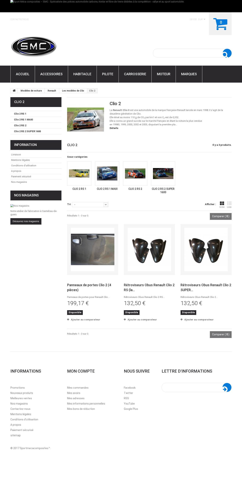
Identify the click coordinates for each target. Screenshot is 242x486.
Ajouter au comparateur (85, 319)
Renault (181, 110)
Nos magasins (19, 182)
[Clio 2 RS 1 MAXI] (107, 173)
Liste (229, 207)
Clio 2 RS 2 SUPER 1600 (27, 131)
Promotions (17, 387)
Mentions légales (20, 160)
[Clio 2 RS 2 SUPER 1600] (163, 173)
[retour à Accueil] (14, 90)
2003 (144, 124)
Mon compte (81, 371)
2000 (129, 124)
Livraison (16, 154)
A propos (16, 171)
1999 (123, 124)
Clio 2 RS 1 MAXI (107, 188)
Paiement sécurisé (21, 176)
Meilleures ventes (21, 398)
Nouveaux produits (21, 393)
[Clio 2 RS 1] (79, 173)
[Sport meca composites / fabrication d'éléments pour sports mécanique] (45, 46)
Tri (69, 204)
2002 (136, 124)
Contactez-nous (19, 19)
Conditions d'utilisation (23, 165)
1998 (115, 124)
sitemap (15, 435)
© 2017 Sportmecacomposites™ (30, 448)
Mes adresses (76, 398)
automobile (145, 110)
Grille (222, 207)
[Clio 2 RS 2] (135, 173)
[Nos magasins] (35, 206)
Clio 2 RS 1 (79, 188)
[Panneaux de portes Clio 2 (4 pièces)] (92, 249)
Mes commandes (77, 387)
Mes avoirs (73, 393)
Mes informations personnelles (86, 403)
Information (25, 145)
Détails (114, 128)
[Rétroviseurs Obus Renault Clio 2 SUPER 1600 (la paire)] (206, 249)
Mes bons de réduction (81, 408)
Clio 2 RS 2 (135, 188)
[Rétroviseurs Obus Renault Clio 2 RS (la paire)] (149, 249)
